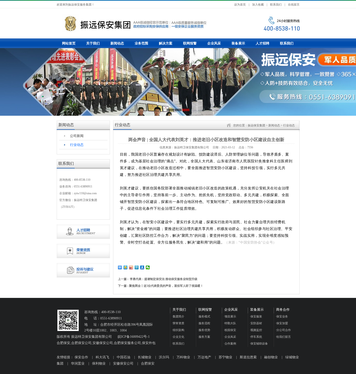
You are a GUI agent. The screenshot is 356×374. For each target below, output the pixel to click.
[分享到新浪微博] (131, 267)
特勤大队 (230, 323)
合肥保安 (148, 363)
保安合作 (81, 357)
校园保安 (230, 330)
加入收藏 (258, 4)
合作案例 (230, 343)
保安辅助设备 (258, 343)
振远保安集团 (256, 125)
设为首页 (240, 4)
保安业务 (281, 316)
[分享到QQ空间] (126, 267)
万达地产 (204, 357)
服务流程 (204, 323)
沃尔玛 (164, 357)
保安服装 (255, 316)
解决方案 (165, 43)
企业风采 (214, 43)
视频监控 (255, 330)
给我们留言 (283, 336)
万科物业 (183, 357)
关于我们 (93, 43)
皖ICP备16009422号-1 (134, 336)
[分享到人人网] (142, 267)
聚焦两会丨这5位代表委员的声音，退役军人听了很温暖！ (166, 286)
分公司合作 (283, 330)
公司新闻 (77, 136)
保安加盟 (281, 323)
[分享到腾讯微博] (137, 267)
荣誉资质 (178, 323)
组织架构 (178, 330)
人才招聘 (262, 43)
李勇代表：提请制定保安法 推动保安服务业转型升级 (163, 279)
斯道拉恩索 (248, 357)
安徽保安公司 (123, 363)
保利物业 (99, 363)
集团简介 (178, 316)
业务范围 (141, 43)
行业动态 (77, 145)
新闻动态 (117, 43)
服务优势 (204, 330)
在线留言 (294, 4)
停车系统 (255, 336)
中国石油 (123, 357)
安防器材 (255, 323)
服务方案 (204, 336)
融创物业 (271, 357)
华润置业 (78, 363)
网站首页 (69, 43)
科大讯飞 (102, 357)
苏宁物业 (225, 357)
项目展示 (230, 316)
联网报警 (190, 43)
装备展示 (238, 43)
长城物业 (144, 357)
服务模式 (204, 316)
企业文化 (178, 336)
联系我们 (276, 4)
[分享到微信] (148, 267)
